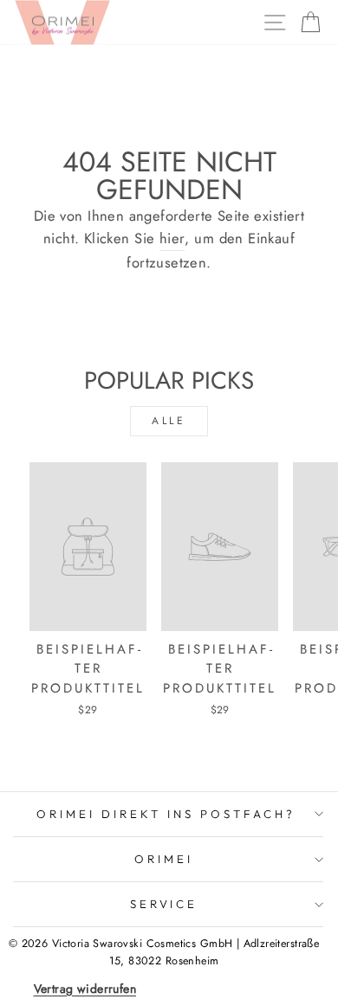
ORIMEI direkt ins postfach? (165, 814)
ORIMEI (163, 859)
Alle (168, 421)
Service (164, 904)
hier (172, 238)
